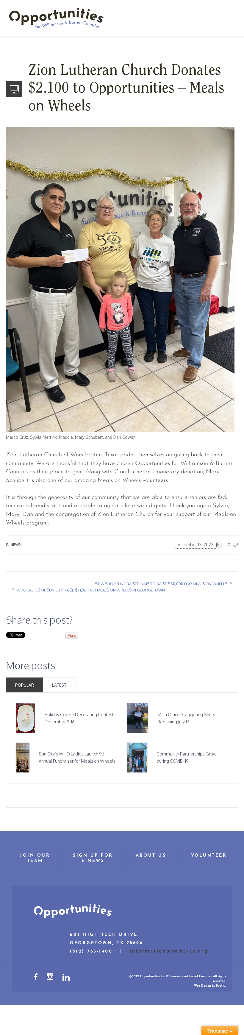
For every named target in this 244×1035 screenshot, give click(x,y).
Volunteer (209, 855)
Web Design (202, 986)
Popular (24, 685)
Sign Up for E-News (93, 858)
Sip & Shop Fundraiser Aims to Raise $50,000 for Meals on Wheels (161, 583)
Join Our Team (35, 858)
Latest (59, 685)
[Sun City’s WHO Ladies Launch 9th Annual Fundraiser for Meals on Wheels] (23, 757)
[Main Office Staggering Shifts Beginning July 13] (137, 717)
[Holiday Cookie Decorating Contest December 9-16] (25, 717)
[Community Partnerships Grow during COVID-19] (137, 757)
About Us (151, 855)
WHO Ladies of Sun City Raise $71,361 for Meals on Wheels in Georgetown (91, 590)
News (15, 544)
